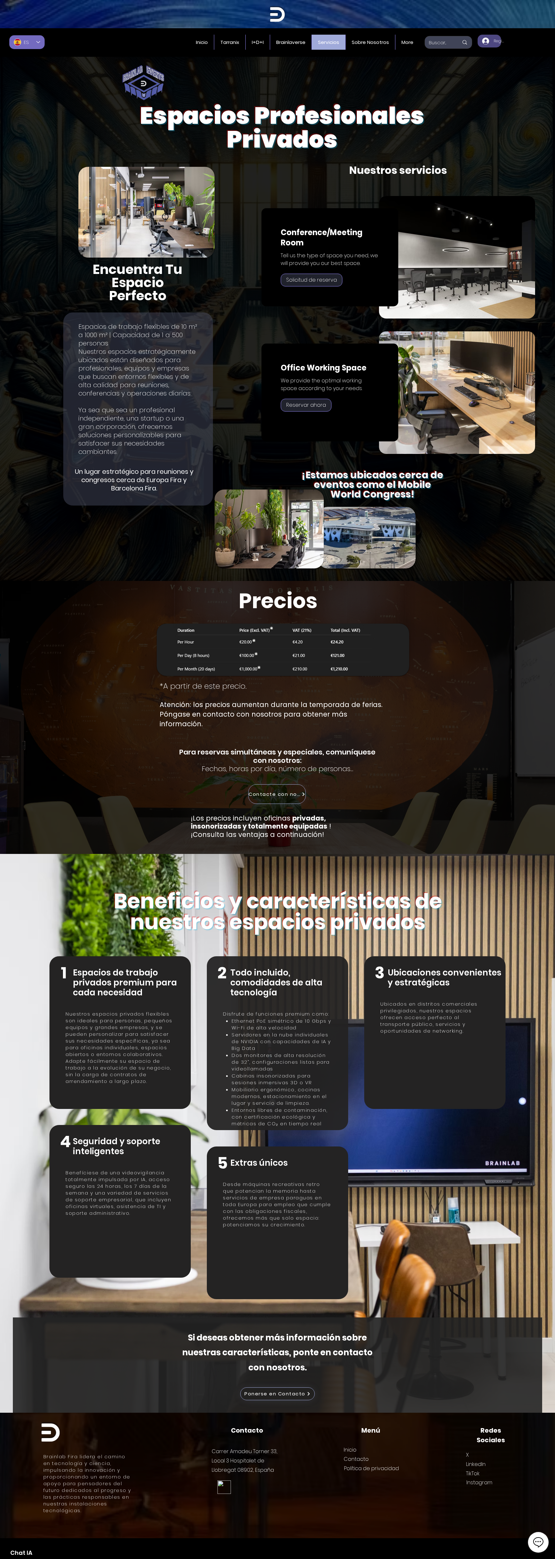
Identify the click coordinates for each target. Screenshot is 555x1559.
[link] (330, 237)
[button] (311, 280)
